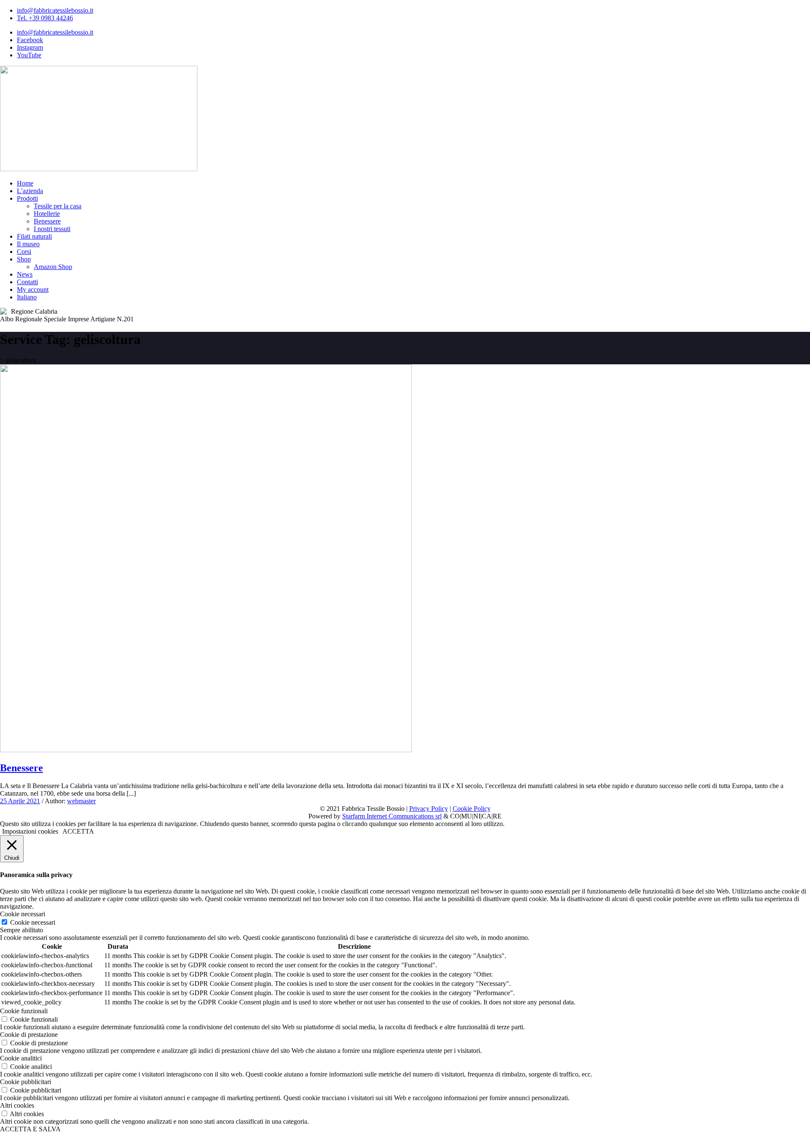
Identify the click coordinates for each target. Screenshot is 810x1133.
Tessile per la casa (57, 206)
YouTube (29, 55)
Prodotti (27, 198)
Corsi (24, 251)
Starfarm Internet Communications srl (392, 816)
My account (33, 289)
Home (25, 183)
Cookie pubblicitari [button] (25, 1081)
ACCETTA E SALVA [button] (30, 1129)
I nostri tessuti (52, 228)
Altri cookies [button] (17, 1105)
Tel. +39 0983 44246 (45, 18)
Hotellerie (47, 213)
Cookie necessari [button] (22, 914)
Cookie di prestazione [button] (29, 1034)
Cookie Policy (472, 808)
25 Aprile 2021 (20, 801)
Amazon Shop (53, 266)
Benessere (47, 221)
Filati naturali (34, 236)
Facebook (30, 39)
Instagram (30, 47)
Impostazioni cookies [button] (30, 831)
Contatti (27, 281)
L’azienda (30, 190)
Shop (24, 259)
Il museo (28, 244)
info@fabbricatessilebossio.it (55, 10)
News (24, 274)
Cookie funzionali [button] (24, 1011)
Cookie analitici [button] (21, 1058)
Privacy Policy (428, 808)
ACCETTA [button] (78, 831)
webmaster (81, 801)
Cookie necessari (32, 922)
